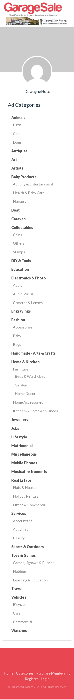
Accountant (22, 521)
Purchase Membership (53, 673)
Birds (17, 125)
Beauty (19, 538)
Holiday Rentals (25, 496)
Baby (17, 335)
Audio (17, 285)
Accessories (22, 327)
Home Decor (25, 393)
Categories (25, 673)
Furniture (20, 369)
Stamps (19, 252)
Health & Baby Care (29, 192)
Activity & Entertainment (33, 184)
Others (18, 243)
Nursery (19, 201)
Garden (21, 385)
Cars (16, 613)
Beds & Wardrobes (30, 376)
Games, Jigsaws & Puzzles (33, 562)
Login (45, 679)
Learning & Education (30, 580)
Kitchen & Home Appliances (35, 411)
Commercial (22, 622)
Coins (17, 234)
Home (8, 673)
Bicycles (19, 604)
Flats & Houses (25, 487)
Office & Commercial (29, 505)
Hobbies (20, 571)
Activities (20, 529)
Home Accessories (28, 402)
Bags (17, 344)
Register (31, 679)
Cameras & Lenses (28, 302)
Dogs (17, 142)
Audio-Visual (23, 294)
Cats (16, 133)
